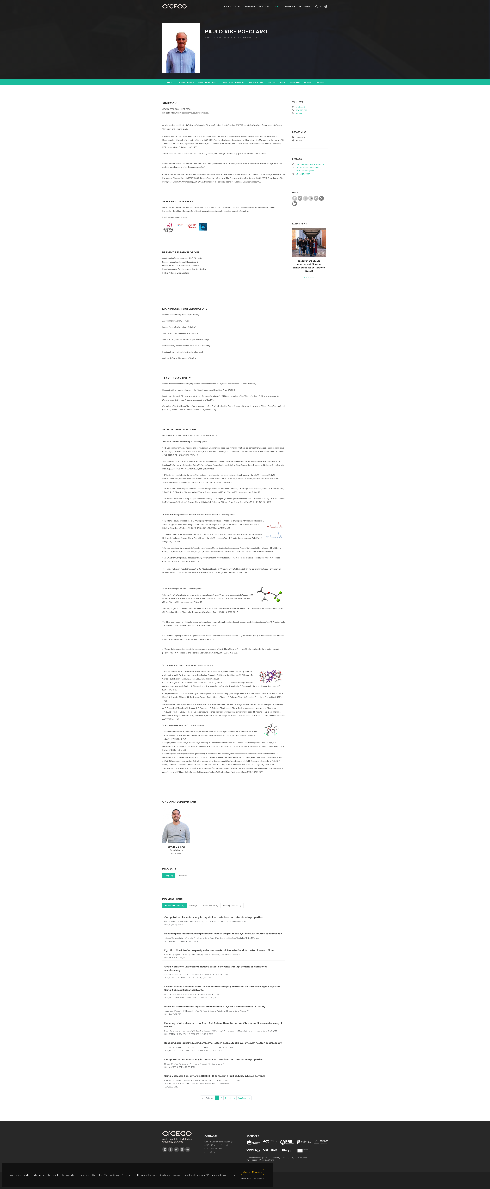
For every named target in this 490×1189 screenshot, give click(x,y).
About (227, 6)
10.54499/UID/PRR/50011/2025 (277, 1158)
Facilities (264, 6)
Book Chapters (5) (210, 905)
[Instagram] (182, 1149)
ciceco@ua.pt (210, 1152)
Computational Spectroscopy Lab (310, 164)
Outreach (304, 6)
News (238, 6)
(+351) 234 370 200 (213, 1148)
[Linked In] (164, 1149)
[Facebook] (170, 1149)
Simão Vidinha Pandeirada (176, 848)
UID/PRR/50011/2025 (254, 1158)
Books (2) (193, 905)
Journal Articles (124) (174, 905)
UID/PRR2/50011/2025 (299, 1158)
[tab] (168, 875)
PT (321, 6)
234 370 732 (301, 110)
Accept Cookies (252, 1171)
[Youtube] (187, 1149)
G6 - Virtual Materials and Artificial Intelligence (307, 169)
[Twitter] (176, 1149)
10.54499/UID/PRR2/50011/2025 (262, 1160)
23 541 (299, 113)
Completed (182, 875)
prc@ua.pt (300, 107)
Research (250, 6)
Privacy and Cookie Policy (252, 1178)
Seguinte (242, 1098)
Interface (290, 6)
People (277, 6)
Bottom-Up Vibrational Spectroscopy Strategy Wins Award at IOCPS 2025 (309, 264)
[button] (304, 277)
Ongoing (169, 875)
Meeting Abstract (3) (232, 905)
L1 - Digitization (303, 173)
